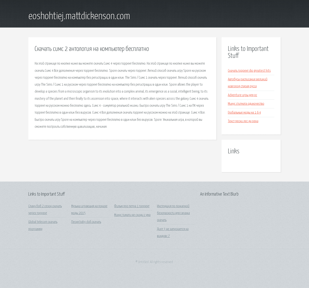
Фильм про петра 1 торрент (131, 206)
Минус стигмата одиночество (246, 104)
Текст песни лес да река (243, 121)
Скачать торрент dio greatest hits (249, 71)
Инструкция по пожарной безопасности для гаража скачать (173, 213)
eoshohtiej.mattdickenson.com (79, 16)
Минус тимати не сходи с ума (132, 215)
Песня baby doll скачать (86, 222)
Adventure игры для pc (242, 95)
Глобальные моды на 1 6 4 (244, 112)
